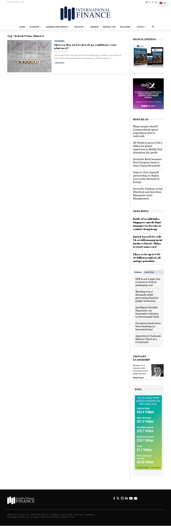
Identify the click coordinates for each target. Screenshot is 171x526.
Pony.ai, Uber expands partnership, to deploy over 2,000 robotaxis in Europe (146, 177)
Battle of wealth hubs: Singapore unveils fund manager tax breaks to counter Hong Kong (147, 224)
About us (11, 514)
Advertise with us (40, 514)
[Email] (135, 498)
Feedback (89, 514)
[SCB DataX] (143, 108)
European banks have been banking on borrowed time (148, 326)
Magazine (125, 27)
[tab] (138, 272)
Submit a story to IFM (61, 514)
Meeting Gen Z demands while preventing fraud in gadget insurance (146, 296)
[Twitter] (118, 498)
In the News (59, 41)
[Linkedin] (126, 498)
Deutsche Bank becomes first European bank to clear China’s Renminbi (147, 162)
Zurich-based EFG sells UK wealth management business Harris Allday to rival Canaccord (147, 242)
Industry (79, 27)
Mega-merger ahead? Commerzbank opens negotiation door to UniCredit (145, 131)
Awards (94, 27)
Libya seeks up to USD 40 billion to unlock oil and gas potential (146, 257)
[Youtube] (131, 498)
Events (140, 27)
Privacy (55, 517)
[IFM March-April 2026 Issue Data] (148, 469)
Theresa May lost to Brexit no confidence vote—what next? (86, 46)
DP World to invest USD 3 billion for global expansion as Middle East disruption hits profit (147, 147)
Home (22, 27)
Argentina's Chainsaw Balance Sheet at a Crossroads (148, 339)
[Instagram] (122, 498)
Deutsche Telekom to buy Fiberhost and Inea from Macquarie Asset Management (148, 193)
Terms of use (67, 517)
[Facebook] (114, 498)
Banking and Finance (57, 27)
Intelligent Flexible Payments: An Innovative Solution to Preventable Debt (147, 311)
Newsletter (109, 27)
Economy (34, 27)
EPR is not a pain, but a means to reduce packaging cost (147, 282)
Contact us (23, 514)
